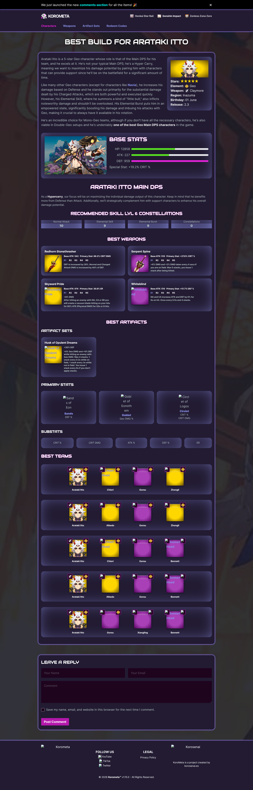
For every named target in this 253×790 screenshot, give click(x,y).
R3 (76, 260)
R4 (81, 260)
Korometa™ (114, 777)
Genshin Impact (171, 16)
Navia (132, 85)
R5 (87, 260)
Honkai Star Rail (144, 16)
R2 (70, 260)
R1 (65, 260)
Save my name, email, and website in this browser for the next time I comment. (100, 710)
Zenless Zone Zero (201, 16)
